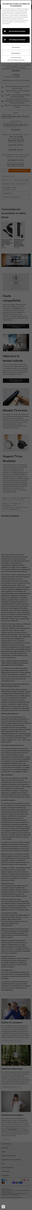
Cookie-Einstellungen (16, 57)
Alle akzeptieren (16, 53)
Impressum (21, 60)
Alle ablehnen (16, 47)
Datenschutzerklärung (13, 60)
